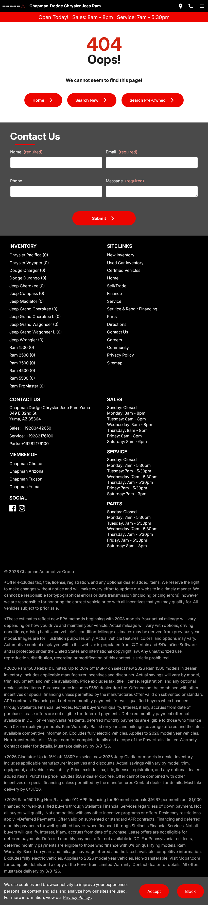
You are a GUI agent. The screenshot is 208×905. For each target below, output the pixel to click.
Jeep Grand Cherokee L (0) (35, 316)
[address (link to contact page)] (181, 6)
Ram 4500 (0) (22, 370)
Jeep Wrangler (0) (26, 339)
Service (114, 301)
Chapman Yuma (24, 486)
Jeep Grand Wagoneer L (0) (35, 331)
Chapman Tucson (25, 479)
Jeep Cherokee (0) (27, 285)
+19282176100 (39, 435)
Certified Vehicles (123, 270)
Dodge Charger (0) (27, 270)
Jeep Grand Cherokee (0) (33, 308)
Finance (114, 293)
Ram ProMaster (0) (27, 385)
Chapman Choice (25, 463)
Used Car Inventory (125, 262)
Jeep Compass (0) (26, 293)
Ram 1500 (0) (21, 347)
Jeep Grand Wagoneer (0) (34, 324)
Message (125, 180)
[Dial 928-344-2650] (191, 6)
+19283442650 (36, 428)
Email (121, 151)
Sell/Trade (116, 285)
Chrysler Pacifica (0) (28, 254)
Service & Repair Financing (132, 308)
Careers (114, 339)
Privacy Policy (120, 355)
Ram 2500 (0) (22, 355)
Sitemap (115, 362)
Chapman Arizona (26, 471)
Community (118, 347)
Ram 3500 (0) (22, 362)
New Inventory (120, 254)
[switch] (202, 6)
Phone (16, 180)
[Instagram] (22, 508)
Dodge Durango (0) (27, 277)
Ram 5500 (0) (22, 378)
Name (26, 151)
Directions (116, 324)
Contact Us (117, 331)
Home (112, 277)
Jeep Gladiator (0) (26, 301)
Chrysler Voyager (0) (29, 262)
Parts (112, 316)
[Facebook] (12, 508)
